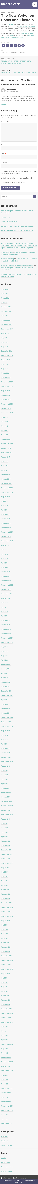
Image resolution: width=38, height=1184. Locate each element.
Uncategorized (12, 52)
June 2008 (4, 828)
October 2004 (6, 1018)
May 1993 (4, 1119)
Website (4, 163)
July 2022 (4, 316)
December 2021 (6, 325)
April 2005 (4, 991)
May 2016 (4, 506)
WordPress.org (6, 1171)
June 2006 (4, 929)
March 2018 (5, 435)
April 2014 (4, 616)
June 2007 (4, 876)
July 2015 (4, 550)
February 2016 (6, 519)
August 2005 (5, 974)
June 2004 (4, 1031)
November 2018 (7, 404)
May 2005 (4, 987)
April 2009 (4, 784)
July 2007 (4, 872)
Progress (4, 1136)
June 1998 (4, 1079)
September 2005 (7, 969)
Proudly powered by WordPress (12, 1180)
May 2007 (4, 881)
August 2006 (5, 921)
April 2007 (4, 885)
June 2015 (4, 554)
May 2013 (4, 656)
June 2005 (4, 982)
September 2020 (7, 355)
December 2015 (6, 528)
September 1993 (7, 1110)
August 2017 (5, 457)
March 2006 (5, 943)
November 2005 (7, 960)
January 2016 (5, 523)
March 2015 (5, 567)
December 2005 (6, 956)
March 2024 (5, 298)
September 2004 (7, 1022)
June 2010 (4, 735)
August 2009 (5, 766)
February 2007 (6, 894)
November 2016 (7, 488)
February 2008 (6, 841)
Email (3, 154)
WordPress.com (19, 1182)
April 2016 (4, 510)
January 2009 (5, 797)
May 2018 (4, 426)
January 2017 (5, 479)
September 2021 (7, 329)
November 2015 (7, 532)
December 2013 (6, 634)
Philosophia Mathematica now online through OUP (16, 61)
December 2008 (6, 801)
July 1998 (4, 1075)
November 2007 (7, 854)
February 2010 (6, 753)
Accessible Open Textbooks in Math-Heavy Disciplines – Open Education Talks (17, 244)
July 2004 (4, 1027)
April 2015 (4, 563)
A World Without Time (26, 26)
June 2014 (4, 607)
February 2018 (6, 439)
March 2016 (5, 514)
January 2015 (5, 576)
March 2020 (5, 373)
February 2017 (6, 475)
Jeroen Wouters (7, 252)
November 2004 (7, 1013)
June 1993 (4, 1115)
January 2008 (5, 845)
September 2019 (7, 386)
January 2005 (5, 1004)
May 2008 (4, 832)
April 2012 (4, 673)
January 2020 (5, 377)
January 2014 (5, 629)
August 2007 (5, 868)
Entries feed (5, 1162)
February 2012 (6, 682)
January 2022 (5, 320)
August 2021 (5, 333)
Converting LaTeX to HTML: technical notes (17, 226)
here (11, 35)
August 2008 (5, 819)
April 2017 (4, 470)
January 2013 (5, 669)
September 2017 (7, 453)
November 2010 (7, 717)
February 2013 (6, 664)
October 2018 (6, 408)
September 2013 (7, 642)
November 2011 (7, 695)
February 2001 (6, 1057)
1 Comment (21, 52)
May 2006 (4, 934)
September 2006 (7, 916)
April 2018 (4, 430)
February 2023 (6, 307)
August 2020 (5, 360)
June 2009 (4, 775)
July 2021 (4, 338)
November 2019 (7, 382)
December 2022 (6, 311)
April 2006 (4, 938)
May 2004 (4, 1035)
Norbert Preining (7, 259)
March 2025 (5, 289)
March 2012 (5, 678)
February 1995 (6, 1093)
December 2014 (6, 581)
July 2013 (4, 647)
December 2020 (6, 351)
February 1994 (6, 1102)
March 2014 (5, 620)
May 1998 (4, 1084)
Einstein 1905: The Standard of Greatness (17, 36)
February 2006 (6, 947)
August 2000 (5, 1066)
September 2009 (7, 762)
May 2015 (4, 559)
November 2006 (7, 907)
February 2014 (6, 625)
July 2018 (4, 417)
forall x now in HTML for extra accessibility (17, 230)
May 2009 (4, 779)
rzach (14, 12)
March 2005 (5, 996)
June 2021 (4, 342)
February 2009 (6, 793)
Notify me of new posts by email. (14, 182)
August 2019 (5, 391)
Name (3, 145)
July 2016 (4, 501)
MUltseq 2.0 (5, 217)
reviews (10, 24)
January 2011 (5, 713)
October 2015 (6, 536)
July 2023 (4, 302)
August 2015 (5, 545)
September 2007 (7, 863)
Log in (3, 1158)
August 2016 (5, 497)
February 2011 (6, 709)
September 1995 (7, 1088)
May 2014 (4, 611)
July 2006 (4, 925)
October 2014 (6, 589)
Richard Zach (10, 4)
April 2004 (4, 1040)
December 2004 (6, 1009)
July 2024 (4, 294)
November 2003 (7, 1044)
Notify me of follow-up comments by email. (17, 178)
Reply (3, 105)
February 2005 (6, 1000)
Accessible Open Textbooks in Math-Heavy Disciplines (19, 246)
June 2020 (4, 364)
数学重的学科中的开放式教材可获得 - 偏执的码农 (17, 265)
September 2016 (7, 492)
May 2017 (4, 466)
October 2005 (6, 965)
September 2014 (7, 594)
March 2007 (5, 890)
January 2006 (5, 951)
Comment (5, 122)
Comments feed (7, 1167)
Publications (5, 1141)
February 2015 (6, 572)
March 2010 (5, 748)
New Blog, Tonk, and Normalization (18, 71)
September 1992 (7, 1124)
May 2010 (4, 740)
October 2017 (6, 448)
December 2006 (6, 903)
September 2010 (7, 726)
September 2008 (7, 815)
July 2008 (4, 823)
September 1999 (7, 1071)
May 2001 (4, 1053)
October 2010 (6, 722)
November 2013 (7, 638)
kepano (4, 274)
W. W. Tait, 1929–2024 (9, 222)
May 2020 (4, 369)
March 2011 (5, 704)
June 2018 (4, 422)
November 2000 (7, 1062)
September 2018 (7, 413)
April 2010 (4, 744)
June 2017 (4, 461)
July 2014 (4, 603)
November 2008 (7, 806)
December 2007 (6, 850)
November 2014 (7, 585)
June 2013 (4, 651)
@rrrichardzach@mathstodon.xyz (13, 1178)
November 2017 (7, 444)
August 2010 (5, 731)
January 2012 (5, 687)
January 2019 (5, 400)
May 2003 (4, 1049)
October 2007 (6, 859)
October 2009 (6, 757)
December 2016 (6, 483)
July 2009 (4, 770)
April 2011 (4, 700)
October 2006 (6, 912)
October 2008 (6, 810)
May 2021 (4, 347)
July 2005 (4, 978)
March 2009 (5, 788)
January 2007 (5, 898)
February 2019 (6, 395)
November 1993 (7, 1106)
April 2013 (4, 660)
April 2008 (4, 837)
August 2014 (5, 598)
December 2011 (6, 691)
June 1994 (4, 1097)
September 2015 (7, 541)
